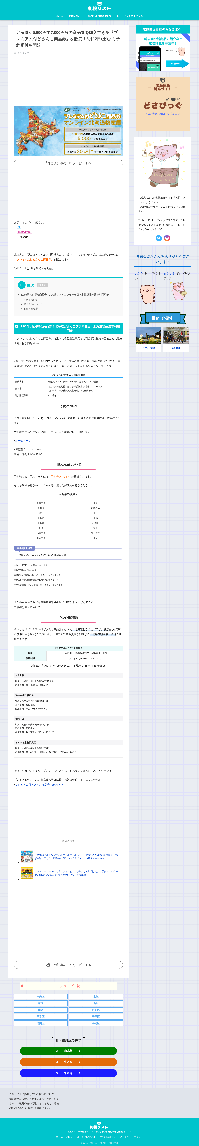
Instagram (24, 232)
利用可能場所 (31, 308)
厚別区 (41, 1016)
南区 (40, 1009)
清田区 (41, 1023)
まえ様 (138, 273)
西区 (96, 1003)
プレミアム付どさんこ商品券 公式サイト (39, 784)
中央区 (41, 996)
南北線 (68, 1050)
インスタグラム (134, 16)
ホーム (59, 16)
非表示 (42, 285)
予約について (31, 300)
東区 (40, 1003)
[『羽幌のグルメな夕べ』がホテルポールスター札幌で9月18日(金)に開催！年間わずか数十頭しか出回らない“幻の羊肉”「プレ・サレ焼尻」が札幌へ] (70, 862)
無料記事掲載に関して (100, 16)
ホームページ (23, 440)
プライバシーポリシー (131, 1137)
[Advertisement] (68, 81)
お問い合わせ (76, 16)
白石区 (96, 1009)
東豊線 (68, 1073)
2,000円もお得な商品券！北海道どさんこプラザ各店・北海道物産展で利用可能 (65, 294)
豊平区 (96, 1016)
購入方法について (33, 304)
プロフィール (73, 1137)
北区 (96, 996)
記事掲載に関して (108, 1137)
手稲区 (96, 1023)
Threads (22, 237)
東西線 (68, 1061)
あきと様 (169, 273)
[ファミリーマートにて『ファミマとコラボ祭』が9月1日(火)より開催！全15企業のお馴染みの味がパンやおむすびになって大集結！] (70, 879)
